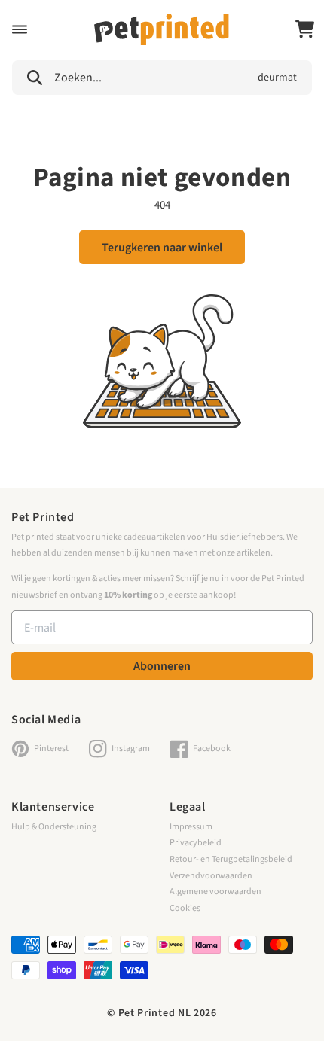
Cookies (185, 908)
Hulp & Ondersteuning (53, 826)
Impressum (191, 826)
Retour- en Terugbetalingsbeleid (231, 859)
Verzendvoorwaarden (211, 875)
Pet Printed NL (154, 1013)
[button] (19, 29)
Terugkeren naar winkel (162, 247)
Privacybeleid (196, 842)
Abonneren (162, 666)
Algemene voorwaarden (215, 891)
